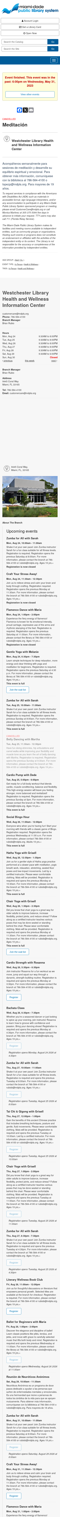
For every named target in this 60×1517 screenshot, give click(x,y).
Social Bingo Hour (18, 817)
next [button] (53, 360)
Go (52, 41)
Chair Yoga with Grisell (21, 901)
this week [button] (29, 360)
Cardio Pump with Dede (21, 775)
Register (13, 997)
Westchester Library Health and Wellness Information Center (32, 144)
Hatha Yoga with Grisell (21, 853)
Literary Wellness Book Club (24, 1279)
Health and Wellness (26, 268)
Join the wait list (17, 689)
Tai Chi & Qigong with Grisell (25, 1111)
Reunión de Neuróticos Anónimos (27, 1377)
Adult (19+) (19, 260)
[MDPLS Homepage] (30, 8)
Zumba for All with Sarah (22, 538)
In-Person (19, 264)
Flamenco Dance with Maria (23, 610)
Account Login (30, 20)
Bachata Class (15, 1008)
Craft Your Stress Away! (21, 574)
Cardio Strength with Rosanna (25, 962)
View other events (30, 94)
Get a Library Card (31, 27)
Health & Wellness (31, 264)
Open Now (31, 33)
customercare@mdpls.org (15, 313)
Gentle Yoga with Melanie (22, 652)
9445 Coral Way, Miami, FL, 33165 (20, 468)
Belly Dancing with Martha (23, 739)
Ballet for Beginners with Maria (26, 1322)
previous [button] (7, 360)
